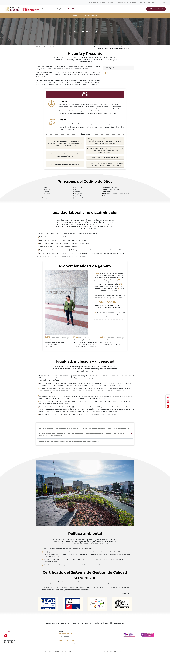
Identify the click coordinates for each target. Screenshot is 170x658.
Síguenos (7, 631)
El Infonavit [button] (76, 15)
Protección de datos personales (143, 2)
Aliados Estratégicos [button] (100, 2)
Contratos (88, 2)
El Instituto (72, 9)
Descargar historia (113, 73)
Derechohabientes (48, 9)
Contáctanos (160, 2)
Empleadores (62, 9)
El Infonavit (47, 46)
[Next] (135, 603)
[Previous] (35, 603)
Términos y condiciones (112, 651)
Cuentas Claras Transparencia (120, 2)
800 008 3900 (66, 640)
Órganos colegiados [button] (90, 15)
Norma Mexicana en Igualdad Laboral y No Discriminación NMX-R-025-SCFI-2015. (69, 441)
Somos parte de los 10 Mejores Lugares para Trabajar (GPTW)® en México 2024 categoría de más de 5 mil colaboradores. (84, 428)
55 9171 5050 (65, 634)
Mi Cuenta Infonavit (156, 9)
